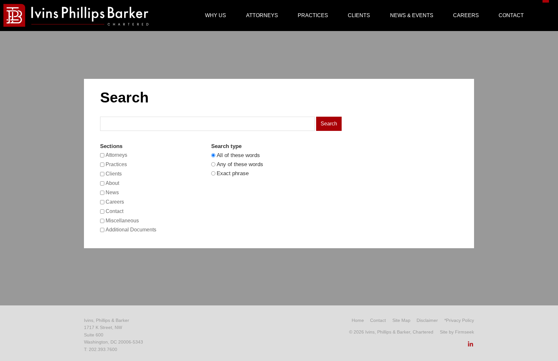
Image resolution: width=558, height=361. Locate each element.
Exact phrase (233, 173)
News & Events (411, 15)
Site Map (401, 320)
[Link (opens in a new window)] (470, 345)
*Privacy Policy (459, 320)
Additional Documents (131, 230)
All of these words (238, 155)
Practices (116, 164)
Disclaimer (427, 320)
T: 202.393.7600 (100, 349)
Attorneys (116, 155)
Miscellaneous (122, 220)
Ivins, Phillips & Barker (106, 320)
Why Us (215, 15)
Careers (115, 202)
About (112, 183)
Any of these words (240, 164)
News (112, 192)
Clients (114, 173)
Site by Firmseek (457, 331)
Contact (114, 211)
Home (358, 320)
